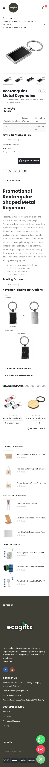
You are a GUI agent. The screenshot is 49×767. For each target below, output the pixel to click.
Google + (20, 171)
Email (24, 171)
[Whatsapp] (40, 739)
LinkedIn (15, 171)
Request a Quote (30, 161)
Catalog (6, 725)
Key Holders (14, 152)
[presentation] (6, 52)
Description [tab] (13, 180)
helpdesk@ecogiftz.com (18, 690)
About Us (6, 711)
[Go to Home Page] (3, 18)
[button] (3, 386)
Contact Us (7, 716)
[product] (13, 402)
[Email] (40, 749)
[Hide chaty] (40, 759)
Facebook (5, 171)
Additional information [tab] (20, 375)
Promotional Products (12, 721)
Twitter (10, 171)
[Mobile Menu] (5, 7)
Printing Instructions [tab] (19, 368)
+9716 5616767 (15, 695)
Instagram (12, 669)
